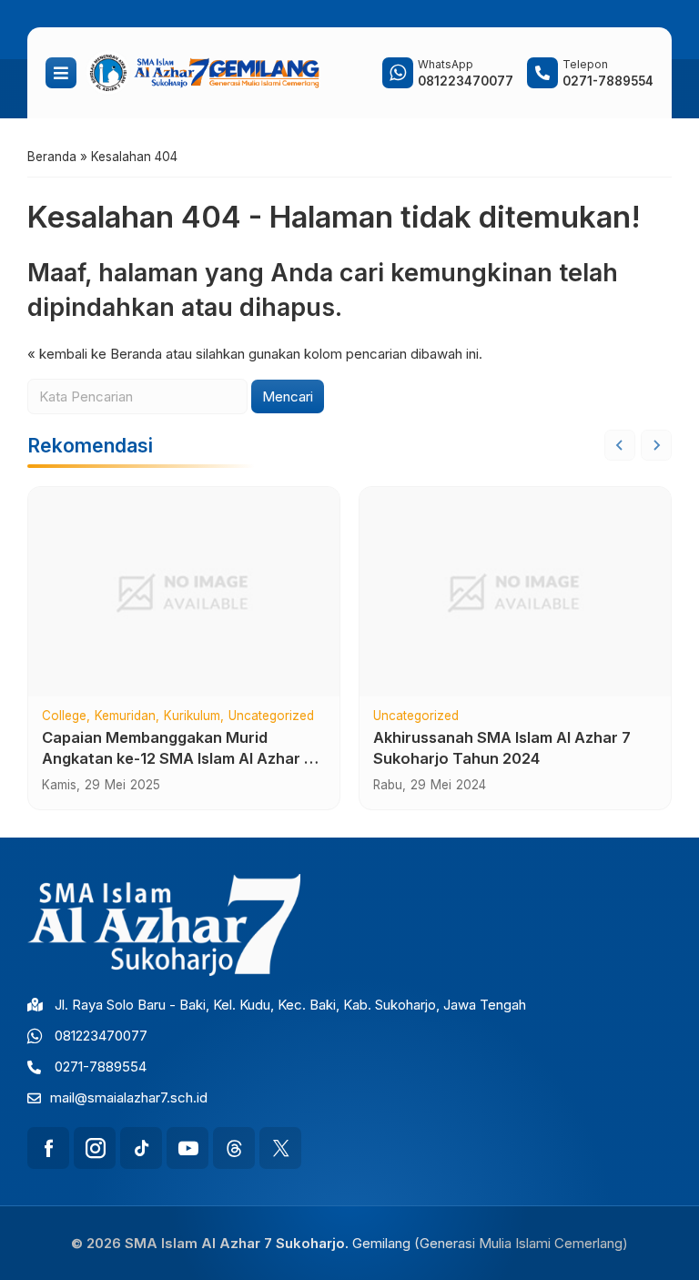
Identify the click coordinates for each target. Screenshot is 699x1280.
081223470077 (101, 1035)
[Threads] (234, 1148)
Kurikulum (192, 716)
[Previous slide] (619, 445)
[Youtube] (187, 1148)
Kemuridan (125, 716)
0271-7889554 (101, 1066)
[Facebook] (48, 1148)
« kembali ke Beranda (94, 353)
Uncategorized (271, 716)
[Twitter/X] (280, 1148)
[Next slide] (656, 445)
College (64, 716)
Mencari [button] (287, 396)
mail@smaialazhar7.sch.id (129, 1097)
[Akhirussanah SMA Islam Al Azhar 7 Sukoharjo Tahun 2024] (515, 591)
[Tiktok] (141, 1148)
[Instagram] (95, 1148)
